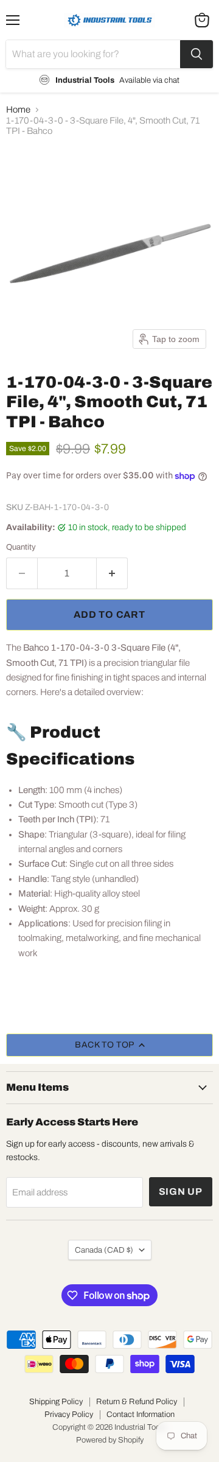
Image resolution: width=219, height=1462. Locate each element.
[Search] (196, 54)
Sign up (181, 1191)
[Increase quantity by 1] (112, 573)
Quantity (21, 546)
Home (18, 109)
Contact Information (140, 1414)
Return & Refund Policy (136, 1401)
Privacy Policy (68, 1414)
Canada (104, 1249)
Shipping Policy (56, 1401)
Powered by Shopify (110, 1440)
